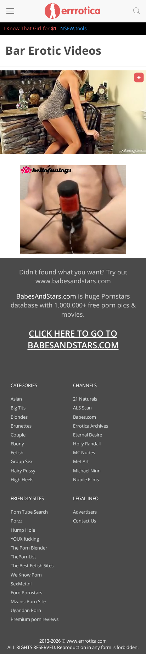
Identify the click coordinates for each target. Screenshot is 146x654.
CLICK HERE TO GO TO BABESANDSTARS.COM (73, 339)
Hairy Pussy (23, 470)
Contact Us (84, 521)
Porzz (16, 521)
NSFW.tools (73, 28)
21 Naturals (85, 399)
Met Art (81, 461)
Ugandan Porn (26, 610)
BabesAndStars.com (46, 296)
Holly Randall (87, 443)
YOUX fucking (25, 539)
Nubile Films (86, 479)
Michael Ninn (87, 470)
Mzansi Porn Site (28, 601)
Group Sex (22, 461)
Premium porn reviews (34, 619)
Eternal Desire (87, 434)
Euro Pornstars (26, 592)
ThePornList (23, 556)
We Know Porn (26, 575)
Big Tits (18, 407)
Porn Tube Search (29, 512)
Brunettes (21, 426)
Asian (16, 399)
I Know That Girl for (30, 28)
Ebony (17, 443)
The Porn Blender (29, 548)
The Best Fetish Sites (32, 565)
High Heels (22, 479)
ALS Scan (82, 407)
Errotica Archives (90, 426)
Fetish (17, 452)
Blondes (19, 417)
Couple (18, 434)
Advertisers (85, 512)
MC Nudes (84, 452)
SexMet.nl (21, 583)
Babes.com (84, 417)
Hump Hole (23, 530)
